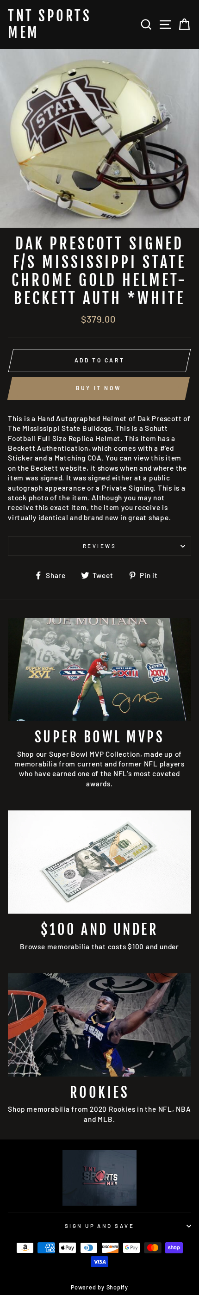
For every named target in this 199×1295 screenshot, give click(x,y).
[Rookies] (99, 1025)
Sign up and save (99, 1226)
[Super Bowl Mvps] (99, 669)
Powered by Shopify (99, 1287)
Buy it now (98, 388)
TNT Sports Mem (49, 24)
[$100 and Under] (99, 862)
